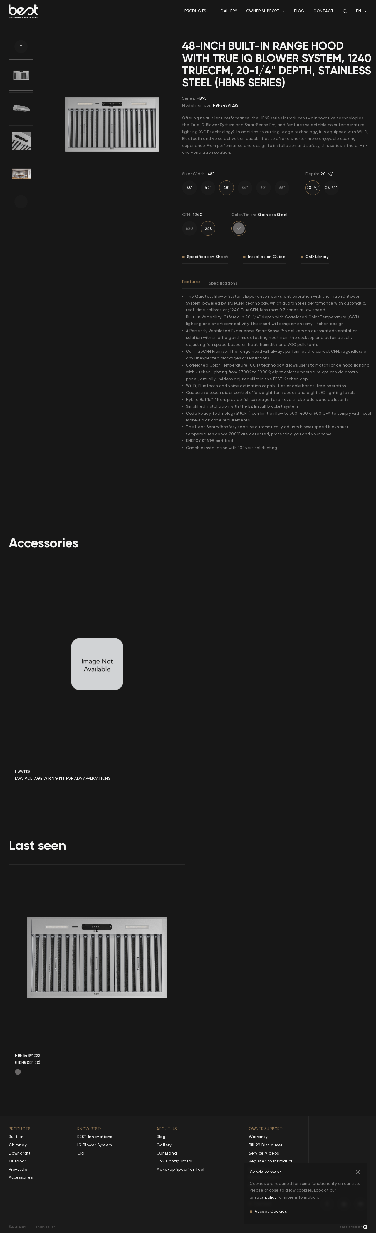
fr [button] (358, 17)
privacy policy (263, 1197)
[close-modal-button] (357, 1172)
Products (195, 11)
